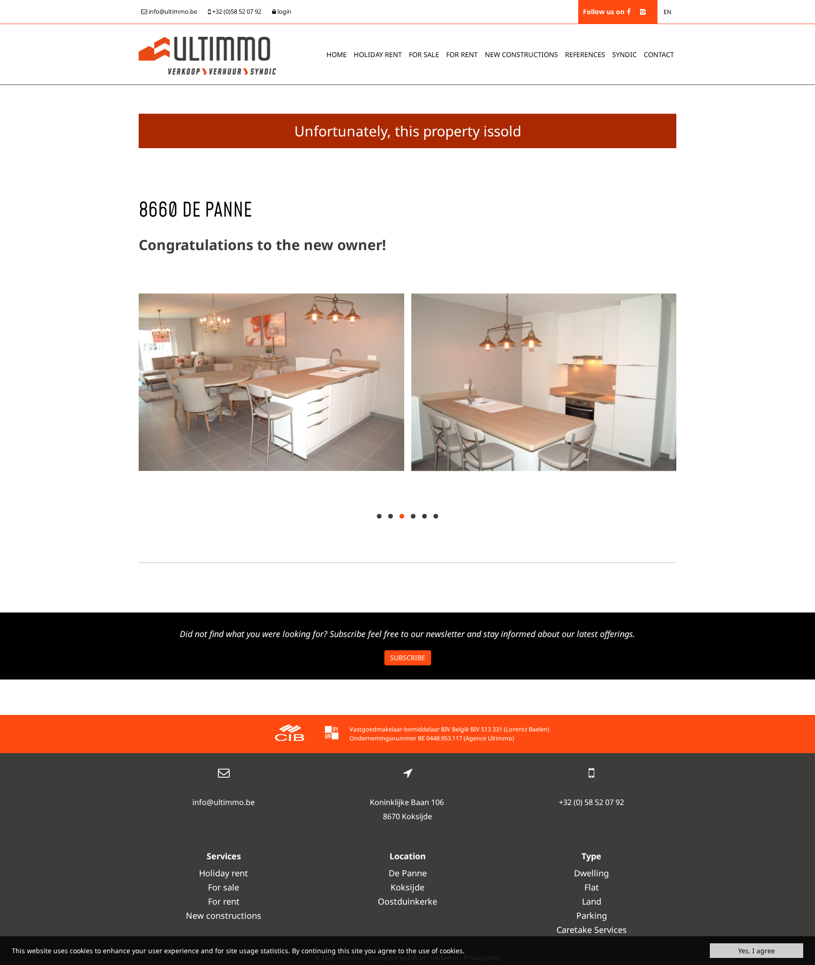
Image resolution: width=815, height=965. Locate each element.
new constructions (521, 54)
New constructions (223, 915)
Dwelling (591, 873)
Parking (591, 915)
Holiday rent (378, 54)
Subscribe (407, 657)
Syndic (624, 54)
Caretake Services (592, 929)
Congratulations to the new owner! (262, 244)
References (585, 54)
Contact (659, 54)
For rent (462, 54)
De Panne (408, 873)
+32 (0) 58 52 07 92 (591, 802)
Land (591, 901)
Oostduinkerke (407, 901)
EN (668, 12)
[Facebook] (628, 11)
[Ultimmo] (207, 54)
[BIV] (331, 734)
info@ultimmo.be (223, 802)
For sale (424, 54)
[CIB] (290, 734)
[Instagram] (643, 11)
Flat (591, 887)
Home (336, 54)
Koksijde (407, 887)
